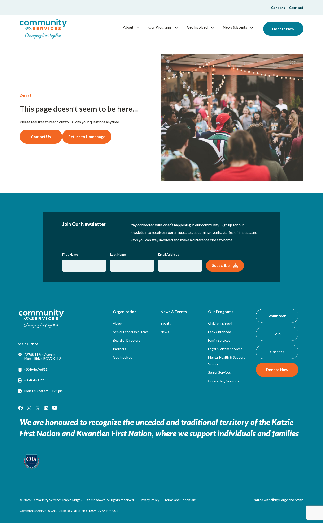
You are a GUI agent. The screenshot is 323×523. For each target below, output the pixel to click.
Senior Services (219, 372)
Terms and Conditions (180, 500)
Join (277, 333)
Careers (278, 7)
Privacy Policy (149, 500)
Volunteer (277, 316)
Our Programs (160, 27)
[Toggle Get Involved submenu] (214, 27)
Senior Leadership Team (130, 332)
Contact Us (41, 136)
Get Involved (197, 27)
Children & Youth (220, 323)
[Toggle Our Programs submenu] (178, 27)
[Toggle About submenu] (140, 27)
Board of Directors (126, 340)
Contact (296, 7)
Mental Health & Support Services (226, 360)
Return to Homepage (86, 136)
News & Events (235, 27)
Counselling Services (223, 381)
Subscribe (221, 265)
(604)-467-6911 (36, 369)
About (128, 27)
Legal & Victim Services (225, 349)
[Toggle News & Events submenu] (254, 27)
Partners (119, 349)
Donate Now (283, 28)
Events (166, 323)
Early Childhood (219, 332)
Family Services (219, 340)
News (165, 332)
